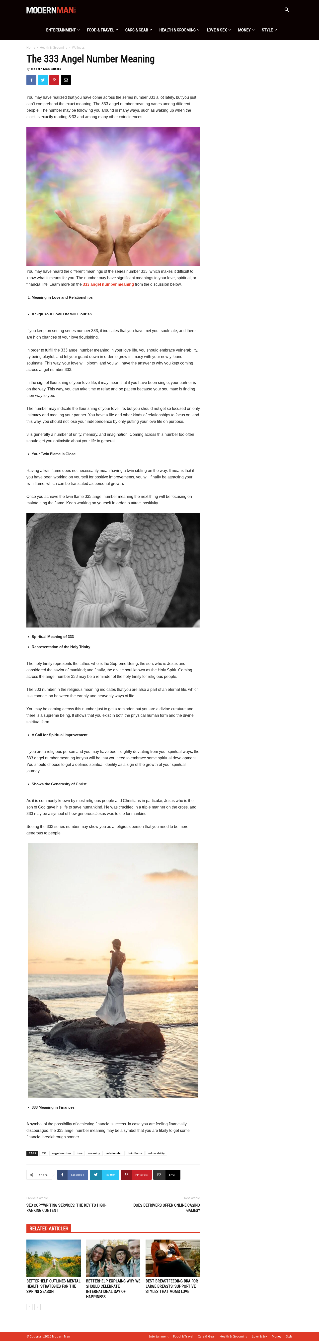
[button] (287, 10)
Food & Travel (100, 29)
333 (44, 1153)
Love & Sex (217, 29)
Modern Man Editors (46, 69)
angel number (61, 1153)
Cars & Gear (136, 29)
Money (244, 29)
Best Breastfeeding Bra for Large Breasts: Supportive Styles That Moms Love (172, 1286)
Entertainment (61, 29)
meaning (94, 1153)
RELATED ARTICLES (48, 1229)
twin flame (135, 1153)
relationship (114, 1153)
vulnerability (156, 1153)
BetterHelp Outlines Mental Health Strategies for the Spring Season (53, 1286)
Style (267, 29)
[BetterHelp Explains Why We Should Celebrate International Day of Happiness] (113, 1258)
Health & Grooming (177, 29)
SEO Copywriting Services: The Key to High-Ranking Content (66, 1208)
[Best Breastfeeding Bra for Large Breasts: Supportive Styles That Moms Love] (173, 1258)
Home (30, 47)
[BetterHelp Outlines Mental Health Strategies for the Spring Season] (53, 1258)
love (79, 1153)
